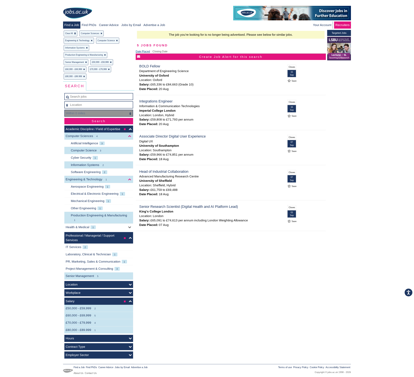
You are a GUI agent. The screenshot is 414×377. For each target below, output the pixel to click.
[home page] (77, 13)
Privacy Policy (300, 367)
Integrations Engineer (156, 101)
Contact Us (91, 373)
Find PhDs (89, 25)
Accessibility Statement (338, 367)
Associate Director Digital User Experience (172, 136)
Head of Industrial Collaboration (163, 172)
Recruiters (342, 25)
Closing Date (160, 51)
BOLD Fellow (149, 66)
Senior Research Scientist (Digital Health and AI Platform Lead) (188, 207)
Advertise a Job (154, 25)
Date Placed (143, 51)
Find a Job (71, 25)
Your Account (322, 25)
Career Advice (109, 25)
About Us (78, 373)
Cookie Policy (317, 367)
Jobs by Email (131, 25)
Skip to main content (15, 3)
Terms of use (285, 367)
